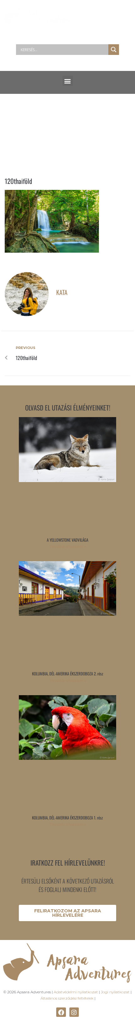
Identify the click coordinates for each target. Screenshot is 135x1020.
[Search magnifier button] (113, 49)
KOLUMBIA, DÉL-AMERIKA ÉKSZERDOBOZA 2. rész (67, 673)
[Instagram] (74, 1012)
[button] (67, 81)
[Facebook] (61, 1012)
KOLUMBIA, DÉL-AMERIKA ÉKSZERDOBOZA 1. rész (67, 817)
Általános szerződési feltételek (67, 998)
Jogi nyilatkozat (115, 992)
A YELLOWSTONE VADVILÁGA (67, 540)
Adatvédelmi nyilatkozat (76, 992)
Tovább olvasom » (67, 546)
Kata (62, 292)
